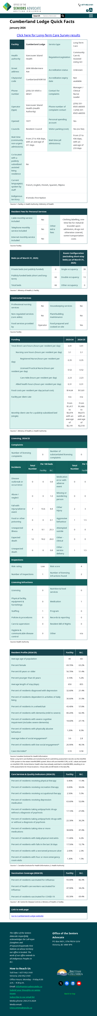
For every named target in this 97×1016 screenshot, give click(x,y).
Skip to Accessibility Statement (41, 7)
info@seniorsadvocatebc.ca (29, 986)
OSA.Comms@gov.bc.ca (21, 1007)
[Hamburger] (91, 15)
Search (36, 15)
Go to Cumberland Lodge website (27, 916)
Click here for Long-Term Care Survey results (48, 35)
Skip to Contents (41, 5)
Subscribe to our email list (22, 997)
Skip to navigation (41, 5)
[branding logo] (22, 7)
